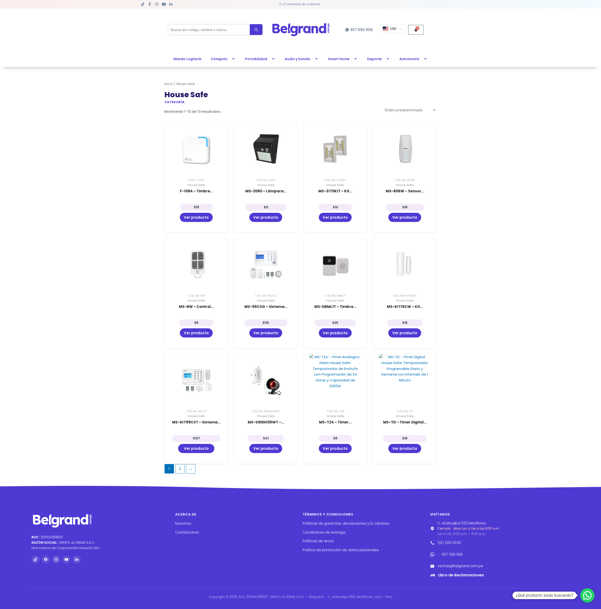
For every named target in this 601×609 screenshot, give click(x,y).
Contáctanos (187, 532)
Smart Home (339, 59)
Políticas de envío (318, 541)
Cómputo (219, 59)
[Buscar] (256, 29)
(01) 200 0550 (449, 542)
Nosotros (183, 523)
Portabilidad (256, 59)
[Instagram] (56, 559)
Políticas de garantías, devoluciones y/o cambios (346, 523)
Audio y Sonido (297, 59)
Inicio (168, 84)
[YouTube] (66, 559)
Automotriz (409, 59)
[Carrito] (416, 30)
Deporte (374, 59)
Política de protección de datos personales (341, 549)
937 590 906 (452, 554)
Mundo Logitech (187, 59)
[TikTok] (35, 559)
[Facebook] (46, 559)
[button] (229, 59)
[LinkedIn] (77, 559)
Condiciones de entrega (324, 532)
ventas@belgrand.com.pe (460, 565)
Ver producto (196, 217)
